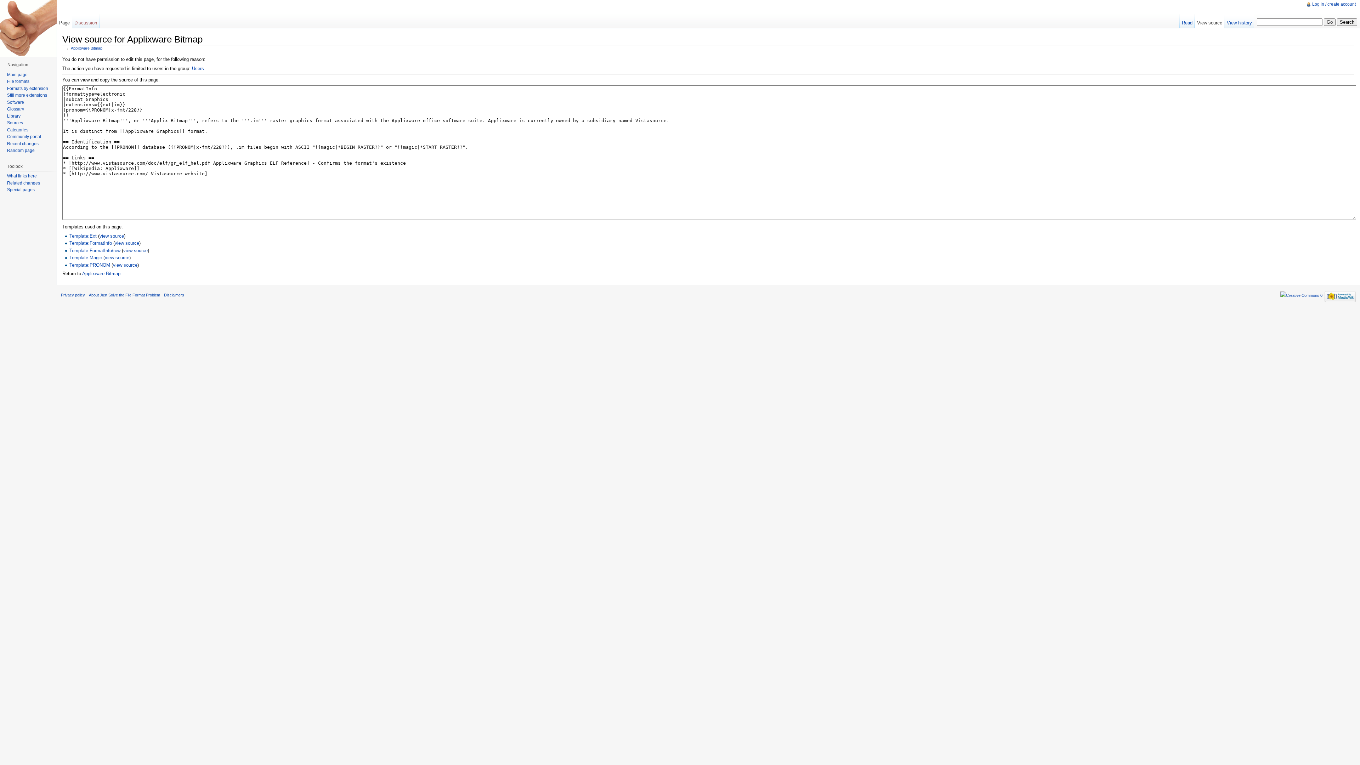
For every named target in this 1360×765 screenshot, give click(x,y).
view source (112, 236)
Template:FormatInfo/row (94, 250)
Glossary (15, 109)
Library (14, 116)
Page (64, 23)
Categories (17, 130)
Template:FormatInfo (90, 243)
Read (1187, 23)
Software (15, 102)
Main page (17, 74)
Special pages (21, 189)
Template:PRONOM (89, 265)
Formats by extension (27, 88)
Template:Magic (85, 257)
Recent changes (23, 143)
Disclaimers (174, 295)
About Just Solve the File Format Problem (124, 295)
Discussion (85, 23)
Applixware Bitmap (86, 48)
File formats (18, 81)
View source (1209, 23)
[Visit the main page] (28, 28)
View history (1239, 23)
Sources (15, 122)
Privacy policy (73, 295)
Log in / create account (1334, 4)
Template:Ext (83, 236)
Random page (21, 150)
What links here (22, 176)
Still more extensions (27, 95)
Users (198, 68)
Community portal (24, 136)
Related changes (23, 183)
